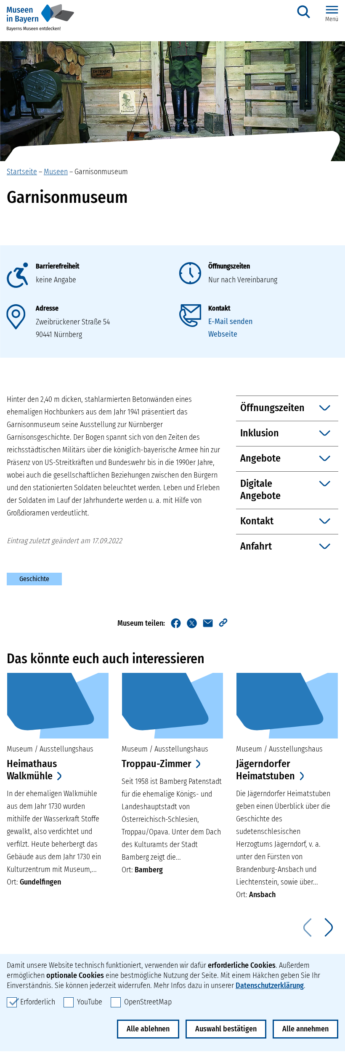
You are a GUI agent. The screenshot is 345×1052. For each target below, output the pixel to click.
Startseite (22, 171)
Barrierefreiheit (57, 266)
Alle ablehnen (148, 1028)
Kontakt (219, 308)
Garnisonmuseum (101, 171)
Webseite (222, 334)
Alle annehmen (305, 1028)
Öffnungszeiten (229, 266)
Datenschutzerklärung (270, 985)
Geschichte (34, 579)
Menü (331, 19)
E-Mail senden (230, 321)
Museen (56, 171)
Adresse (47, 308)
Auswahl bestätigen (226, 1028)
